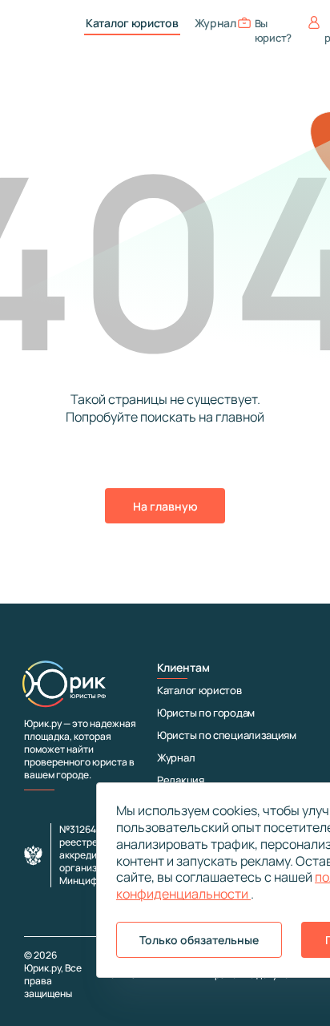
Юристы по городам (206, 712)
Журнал (215, 23)
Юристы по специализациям (226, 735)
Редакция (180, 780)
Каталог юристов (132, 23)
